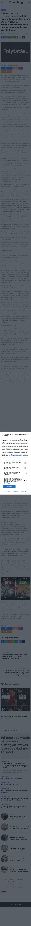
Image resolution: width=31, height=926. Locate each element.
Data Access (15, 491)
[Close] (28, 434)
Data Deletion (7, 491)
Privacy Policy (24, 491)
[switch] (25, 463)
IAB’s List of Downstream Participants (17, 455)
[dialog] (15, 463)
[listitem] (15, 460)
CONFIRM (9, 486)
